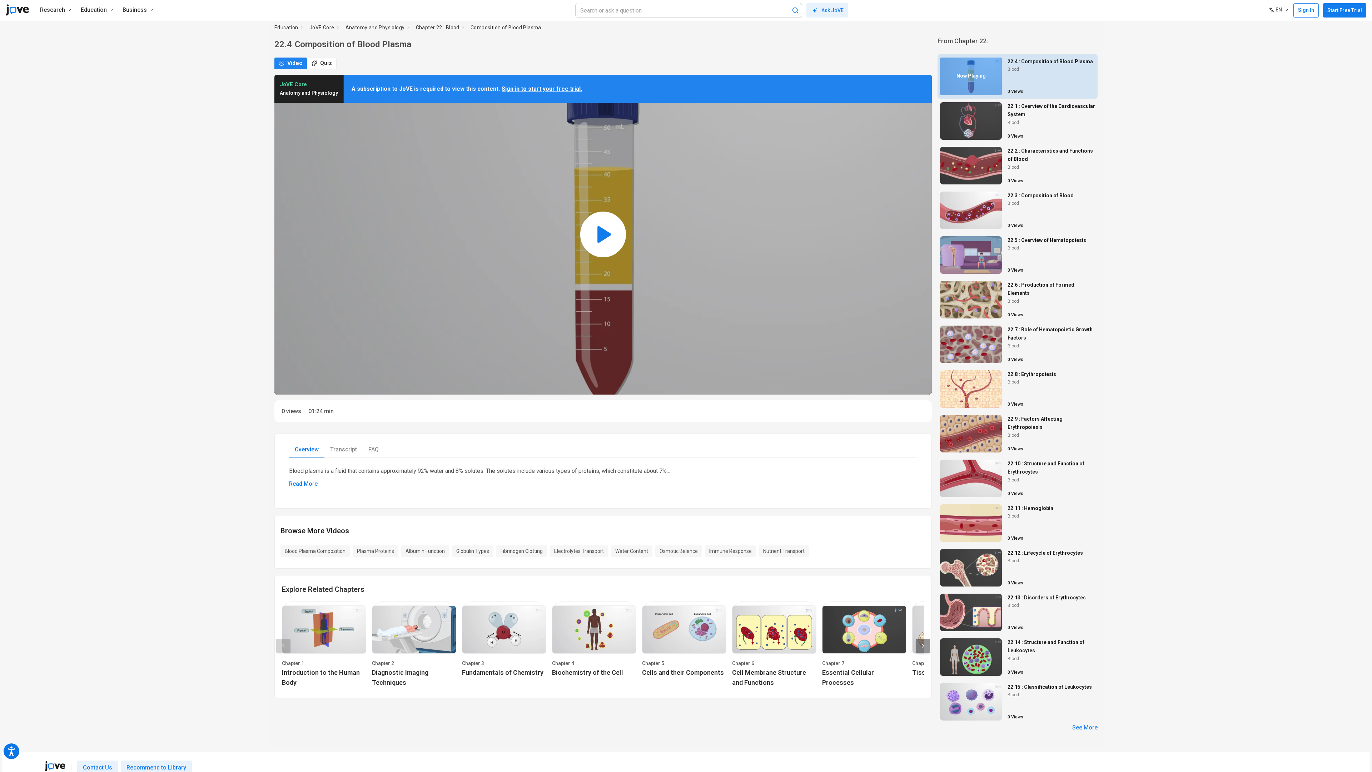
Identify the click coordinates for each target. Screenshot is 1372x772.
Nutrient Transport (784, 551)
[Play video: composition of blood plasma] (603, 235)
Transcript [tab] (343, 449)
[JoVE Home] (17, 10)
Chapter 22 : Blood (437, 27)
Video (295, 63)
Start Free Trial (1344, 10)
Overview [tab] (307, 449)
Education (286, 27)
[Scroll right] (923, 646)
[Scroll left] (283, 646)
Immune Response (730, 551)
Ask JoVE (832, 10)
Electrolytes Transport (579, 551)
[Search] (795, 10)
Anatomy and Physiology (375, 27)
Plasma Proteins (375, 551)
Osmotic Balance (679, 551)
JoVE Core (321, 27)
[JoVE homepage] (55, 766)
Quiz (326, 63)
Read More (303, 483)
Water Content (631, 551)
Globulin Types (472, 551)
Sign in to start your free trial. (542, 88)
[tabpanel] (603, 477)
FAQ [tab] (373, 449)
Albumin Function (425, 551)
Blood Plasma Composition (315, 551)
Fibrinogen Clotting (522, 551)
